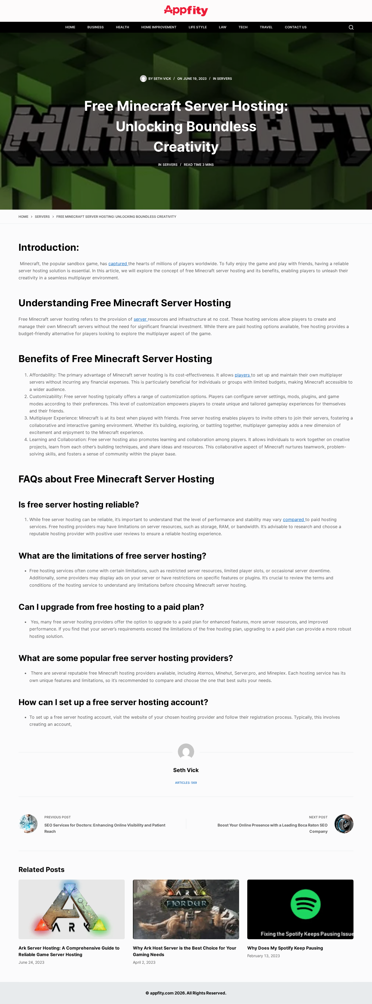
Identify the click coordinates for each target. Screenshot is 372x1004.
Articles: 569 (186, 783)
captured (118, 263)
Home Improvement (158, 27)
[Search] (351, 27)
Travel (266, 27)
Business (95, 27)
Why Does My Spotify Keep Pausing (285, 948)
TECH (243, 27)
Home (70, 27)
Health (122, 27)
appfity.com (162, 993)
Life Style (198, 27)
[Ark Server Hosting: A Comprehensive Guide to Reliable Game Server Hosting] (72, 909)
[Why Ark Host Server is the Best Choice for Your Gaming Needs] (186, 909)
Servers (224, 78)
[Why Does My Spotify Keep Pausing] (300, 909)
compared (294, 519)
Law (222, 27)
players (243, 375)
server (141, 319)
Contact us (296, 27)
